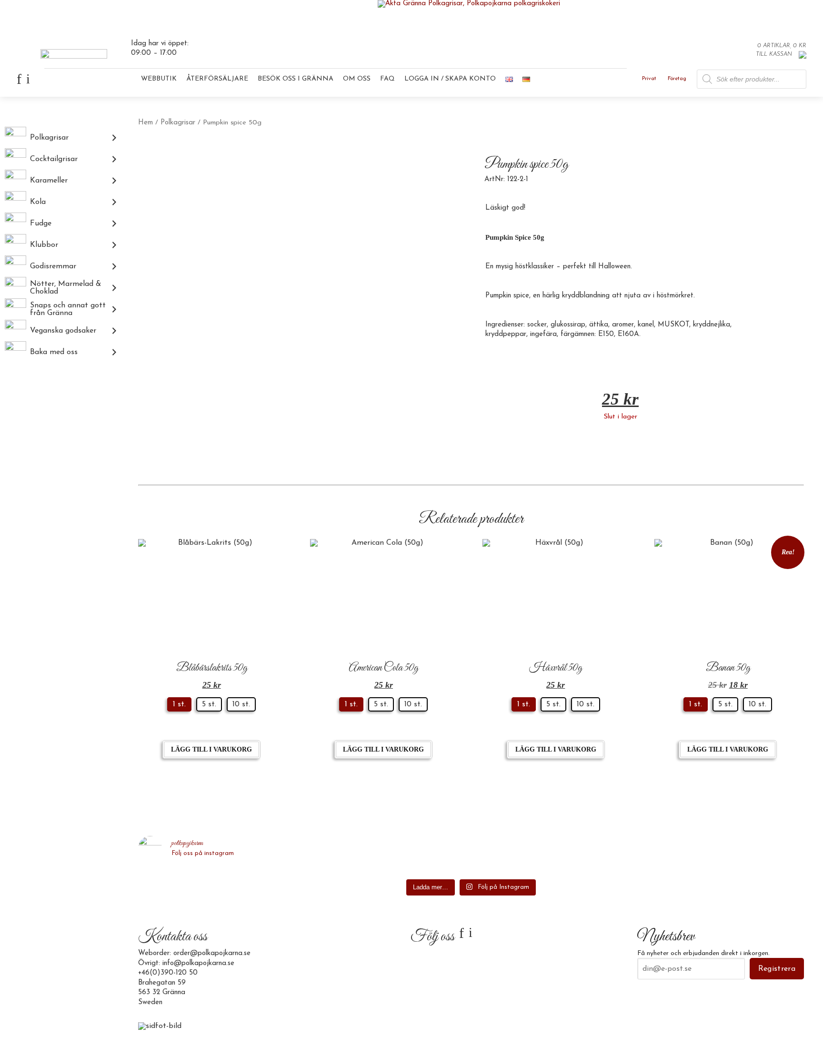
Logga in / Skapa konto (450, 78)
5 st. (209, 704)
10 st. (241, 704)
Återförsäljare (217, 78)
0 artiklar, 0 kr (781, 46)
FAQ (387, 78)
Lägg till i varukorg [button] (211, 749)
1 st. (179, 704)
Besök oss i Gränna (295, 78)
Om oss (357, 78)
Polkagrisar (178, 122)
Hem (145, 122)
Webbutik (159, 78)
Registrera (776, 969)
